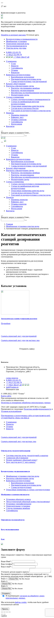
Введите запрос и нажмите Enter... (15, 133)
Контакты (10, 126)
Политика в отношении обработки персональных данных (26, 403)
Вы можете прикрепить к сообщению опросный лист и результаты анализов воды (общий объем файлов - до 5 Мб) (26, 575)
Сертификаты (17, 68)
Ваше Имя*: (6, 561)
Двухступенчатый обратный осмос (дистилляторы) (28, 501)
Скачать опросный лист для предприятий (19, 336)
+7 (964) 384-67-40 (21, 57)
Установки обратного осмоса (18, 499)
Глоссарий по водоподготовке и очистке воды (31, 111)
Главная (9, 224)
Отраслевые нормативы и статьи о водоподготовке (28, 490)
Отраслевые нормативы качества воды (27, 106)
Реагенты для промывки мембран (25, 88)
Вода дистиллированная (10, 529)
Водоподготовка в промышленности (22, 39)
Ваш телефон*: (7, 564)
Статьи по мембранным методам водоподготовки (25, 103)
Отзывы (14, 70)
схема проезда (12, 378)
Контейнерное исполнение (22, 77)
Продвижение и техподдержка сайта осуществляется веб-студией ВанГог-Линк (25, 416)
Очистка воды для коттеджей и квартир (15, 451)
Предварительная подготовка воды (26, 79)
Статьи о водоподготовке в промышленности (30, 99)
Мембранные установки (16, 41)
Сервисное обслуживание (17, 458)
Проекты (10, 113)
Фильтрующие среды (20, 95)
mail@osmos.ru (12, 387)
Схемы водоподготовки (21, 487)
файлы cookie (20, 602)
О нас (13, 63)
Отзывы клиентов (18, 119)
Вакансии (15, 72)
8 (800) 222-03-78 (13, 52)
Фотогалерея (16, 124)
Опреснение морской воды (17, 44)
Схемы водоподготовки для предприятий (29, 81)
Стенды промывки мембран (18, 508)
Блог (3, 539)
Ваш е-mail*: (6, 567)
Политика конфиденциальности (37, 409)
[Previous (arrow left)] (2, 614)
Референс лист (17, 117)
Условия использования (11, 411)
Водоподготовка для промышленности (15, 471)
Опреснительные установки (18, 506)
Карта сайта (6, 396)
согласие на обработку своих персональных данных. (25, 597)
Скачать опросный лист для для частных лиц (20, 340)
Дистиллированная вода (16, 46)
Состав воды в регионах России (25, 108)
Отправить (6, 593)
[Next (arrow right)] (5, 614)
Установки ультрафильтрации (18, 504)
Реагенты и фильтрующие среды (20, 86)
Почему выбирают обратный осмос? (21, 460)
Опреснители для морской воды (12, 520)
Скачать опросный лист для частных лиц (18, 441)
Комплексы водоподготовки (18, 75)
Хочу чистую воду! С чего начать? (21, 462)
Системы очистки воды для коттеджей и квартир (27, 455)
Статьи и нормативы (15, 97)
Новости (14, 66)
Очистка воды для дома (16, 48)
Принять (5, 609)
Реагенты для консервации (22, 90)
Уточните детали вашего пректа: (15, 572)
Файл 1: (4, 579)
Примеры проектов (19, 115)
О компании (11, 61)
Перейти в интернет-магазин (13, 35)
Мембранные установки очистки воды (22, 226)
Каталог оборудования (15, 84)
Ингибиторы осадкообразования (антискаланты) (32, 93)
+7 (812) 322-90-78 (14, 55)
